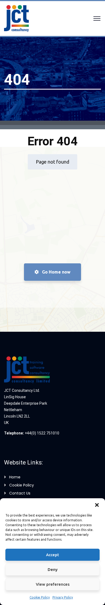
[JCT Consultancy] (16, 18)
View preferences (52, 584)
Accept (52, 554)
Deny (53, 569)
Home (14, 477)
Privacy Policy (62, 597)
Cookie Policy (40, 597)
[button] (97, 505)
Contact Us (19, 493)
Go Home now (56, 272)
